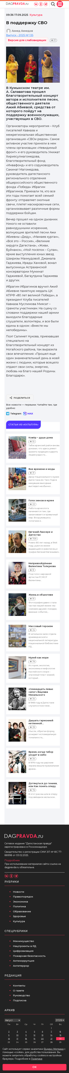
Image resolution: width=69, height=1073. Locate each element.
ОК (34, 1067)
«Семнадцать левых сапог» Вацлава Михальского (41, 692)
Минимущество (23, 941)
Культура (19, 921)
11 (26, 1035)
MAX (30, 413)
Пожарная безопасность (29, 955)
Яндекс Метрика (54, 1049)
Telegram (15, 413)
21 (51, 1038)
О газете (18, 990)
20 (42, 1038)
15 (60, 1035)
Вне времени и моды (42, 469)
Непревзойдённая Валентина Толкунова (42, 565)
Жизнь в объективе (41, 594)
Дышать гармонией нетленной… (41, 722)
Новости (18, 891)
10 (17, 1035)
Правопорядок (23, 896)
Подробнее (12, 860)
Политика (19, 906)
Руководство (21, 995)
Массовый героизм (41, 626)
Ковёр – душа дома (41, 437)
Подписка (19, 1000)
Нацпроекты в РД (24, 946)
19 (34, 1038)
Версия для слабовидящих (27, 40)
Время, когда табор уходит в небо (41, 753)
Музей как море (39, 657)
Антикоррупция (23, 960)
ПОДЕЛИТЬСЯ (22, 398)
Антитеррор (21, 965)
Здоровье (19, 916)
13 (42, 1035)
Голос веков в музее (41, 500)
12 (34, 1035)
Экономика (20, 901)
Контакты (19, 985)
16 (9, 1038)
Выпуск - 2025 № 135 (19, 35)
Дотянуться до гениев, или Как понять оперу (43, 785)
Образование (22, 911)
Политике (36, 1058)
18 (26, 1038)
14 (51, 1035)
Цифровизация (23, 950)
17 (17, 1038)
